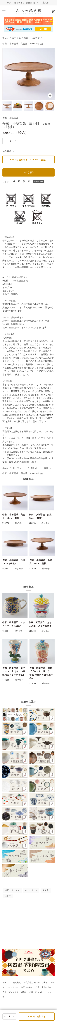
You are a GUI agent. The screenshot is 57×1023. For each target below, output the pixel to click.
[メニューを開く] (7, 11)
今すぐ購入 (28, 172)
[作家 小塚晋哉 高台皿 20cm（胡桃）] (15, 498)
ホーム (5, 983)
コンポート (36, 468)
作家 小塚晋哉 (32, 38)
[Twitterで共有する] (14, 181)
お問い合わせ (27, 987)
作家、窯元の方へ (43, 987)
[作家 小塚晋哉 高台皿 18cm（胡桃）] (42, 543)
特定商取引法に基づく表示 (35, 983)
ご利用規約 (16, 983)
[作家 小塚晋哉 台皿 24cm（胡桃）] (41, 498)
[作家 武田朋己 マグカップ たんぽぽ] (15, 605)
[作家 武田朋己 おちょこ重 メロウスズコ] (41, 605)
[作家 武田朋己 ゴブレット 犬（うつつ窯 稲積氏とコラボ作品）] (15, 651)
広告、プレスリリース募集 (14, 992)
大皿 (46, 468)
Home (5, 38)
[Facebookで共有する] (19, 181)
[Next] (50, 105)
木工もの (16, 38)
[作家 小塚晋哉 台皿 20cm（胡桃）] (15, 543)
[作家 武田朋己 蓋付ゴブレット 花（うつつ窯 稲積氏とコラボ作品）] (42, 651)
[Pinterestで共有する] (24, 181)
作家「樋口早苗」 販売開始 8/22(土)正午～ (30, 2)
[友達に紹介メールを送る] (29, 181)
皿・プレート (19, 468)
